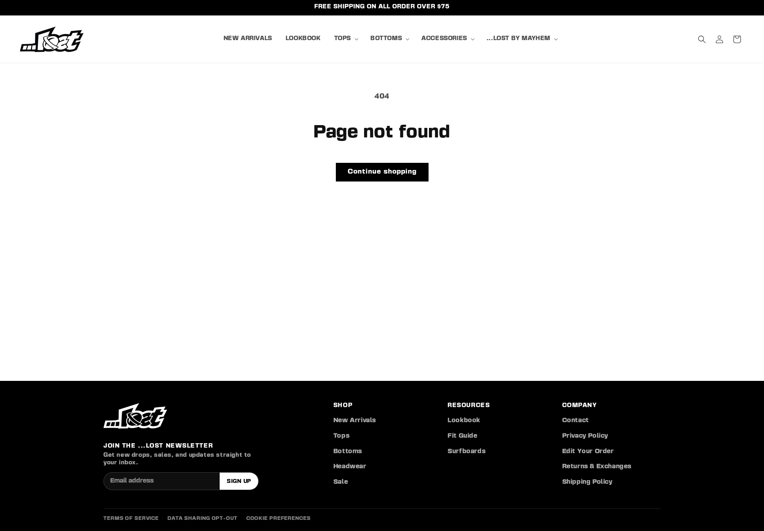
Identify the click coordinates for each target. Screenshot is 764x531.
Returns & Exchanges (596, 466)
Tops (341, 436)
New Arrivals (354, 420)
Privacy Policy (585, 436)
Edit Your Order (588, 451)
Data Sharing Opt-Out (203, 518)
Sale (340, 482)
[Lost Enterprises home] (135, 416)
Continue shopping (382, 172)
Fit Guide (462, 436)
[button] (345, 39)
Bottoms (347, 451)
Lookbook (464, 420)
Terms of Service (131, 518)
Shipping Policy (587, 482)
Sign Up (239, 481)
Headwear (349, 466)
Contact (575, 420)
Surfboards (466, 451)
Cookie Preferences (278, 518)
